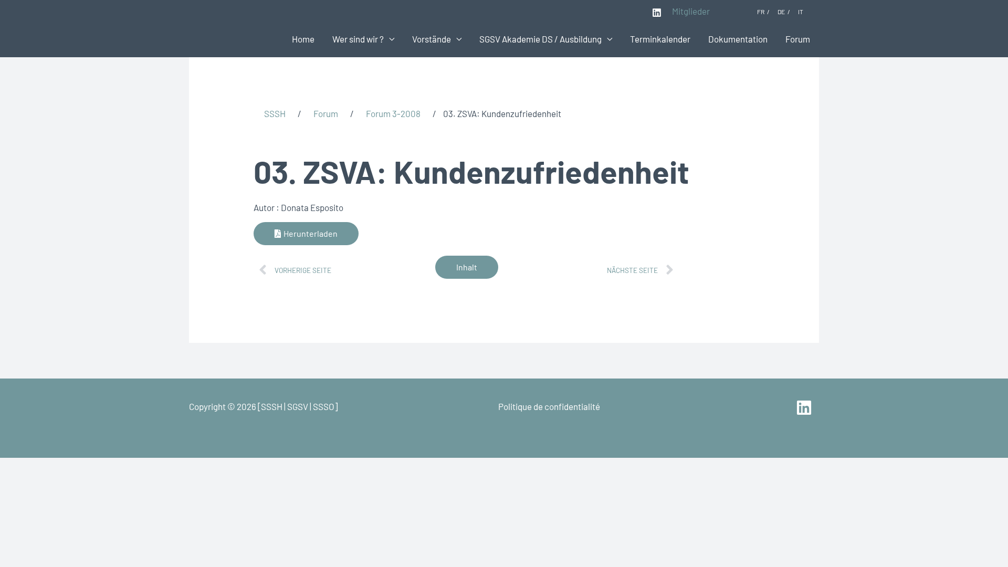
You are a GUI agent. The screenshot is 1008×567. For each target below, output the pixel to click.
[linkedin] (805, 408)
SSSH (275, 113)
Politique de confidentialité (549, 406)
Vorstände (431, 39)
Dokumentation (738, 39)
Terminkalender (660, 39)
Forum (797, 39)
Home (303, 39)
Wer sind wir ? (358, 39)
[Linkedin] (657, 12)
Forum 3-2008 (393, 113)
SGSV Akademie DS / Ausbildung (540, 39)
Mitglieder (691, 11)
